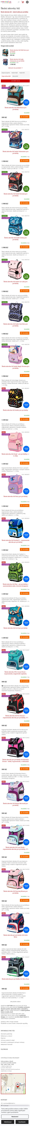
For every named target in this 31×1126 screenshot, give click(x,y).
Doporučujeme (6, 73)
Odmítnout (7, 1122)
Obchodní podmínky (6, 1034)
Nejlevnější (15, 73)
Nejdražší (22, 73)
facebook (5, 1106)
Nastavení (14, 1117)
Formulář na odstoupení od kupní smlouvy (12, 1042)
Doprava (3, 1038)
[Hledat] (18, 2)
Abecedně (15, 76)
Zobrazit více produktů (14, 68)
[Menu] (27, 2)
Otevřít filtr (15, 81)
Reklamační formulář (6, 1044)
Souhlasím (22, 1122)
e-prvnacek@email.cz (9, 1103)
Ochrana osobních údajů (8, 1040)
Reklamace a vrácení (6, 1036)
